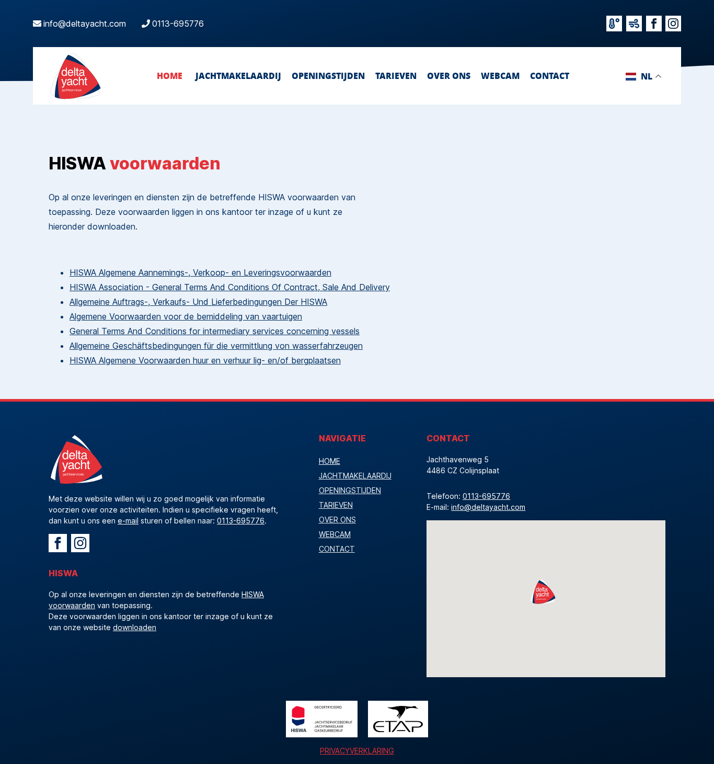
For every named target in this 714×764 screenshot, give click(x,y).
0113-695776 (178, 23)
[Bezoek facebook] (654, 23)
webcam (500, 76)
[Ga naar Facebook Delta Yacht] (58, 543)
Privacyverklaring (357, 750)
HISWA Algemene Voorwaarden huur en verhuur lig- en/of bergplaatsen (205, 360)
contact (549, 76)
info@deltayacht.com (84, 23)
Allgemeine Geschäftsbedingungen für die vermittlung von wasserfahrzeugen (216, 345)
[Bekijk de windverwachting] (634, 23)
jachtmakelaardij (238, 76)
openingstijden (328, 76)
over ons (448, 76)
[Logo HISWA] (321, 719)
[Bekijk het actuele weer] (614, 23)
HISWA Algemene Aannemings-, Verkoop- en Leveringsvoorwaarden (200, 272)
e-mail (128, 520)
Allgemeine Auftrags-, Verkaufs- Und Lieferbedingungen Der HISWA (198, 302)
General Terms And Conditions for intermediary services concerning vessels (215, 331)
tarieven (396, 76)
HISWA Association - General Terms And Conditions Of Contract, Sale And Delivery (230, 287)
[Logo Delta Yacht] (75, 76)
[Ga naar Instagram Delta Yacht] (80, 543)
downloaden (134, 627)
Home (169, 76)
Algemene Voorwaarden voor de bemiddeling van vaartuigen (186, 316)
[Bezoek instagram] (673, 23)
